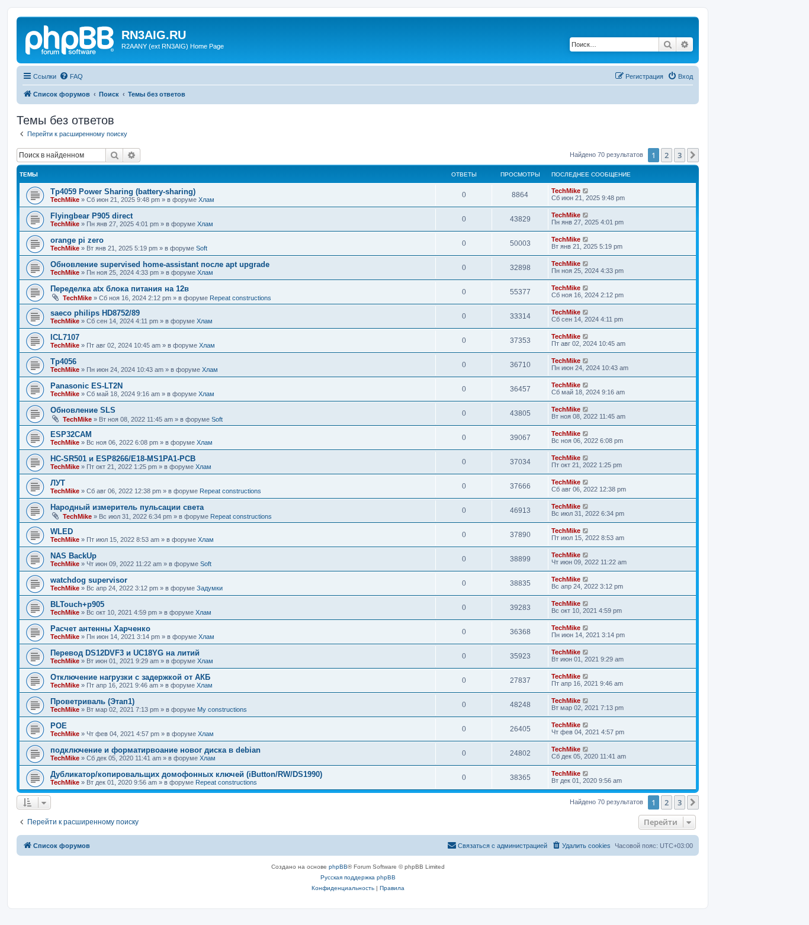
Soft (201, 248)
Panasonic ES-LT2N (86, 385)
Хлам (206, 199)
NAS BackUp (73, 555)
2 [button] (666, 155)
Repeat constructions (240, 297)
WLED (61, 531)
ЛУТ (57, 482)
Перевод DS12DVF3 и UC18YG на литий (125, 652)
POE (58, 725)
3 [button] (680, 155)
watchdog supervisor (88, 580)
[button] (693, 155)
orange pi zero (77, 240)
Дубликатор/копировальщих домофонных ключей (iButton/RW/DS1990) (186, 774)
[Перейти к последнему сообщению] (586, 190)
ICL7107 (64, 337)
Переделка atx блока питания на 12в (119, 288)
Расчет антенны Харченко (100, 628)
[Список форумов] (70, 38)
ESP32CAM (71, 434)
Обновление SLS (82, 410)
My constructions (222, 709)
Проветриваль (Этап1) (92, 701)
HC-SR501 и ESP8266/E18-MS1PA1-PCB (122, 458)
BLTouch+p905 (77, 604)
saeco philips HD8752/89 (95, 313)
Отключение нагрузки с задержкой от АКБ (130, 677)
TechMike (64, 199)
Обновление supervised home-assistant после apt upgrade (159, 264)
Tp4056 (63, 361)
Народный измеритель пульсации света (127, 507)
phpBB (338, 866)
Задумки (210, 588)
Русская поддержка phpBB (358, 877)
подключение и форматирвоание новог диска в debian (155, 750)
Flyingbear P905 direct (91, 215)
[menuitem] (71, 76)
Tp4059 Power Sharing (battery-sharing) (122, 191)
